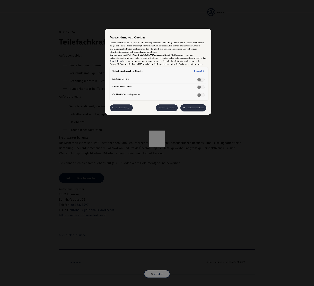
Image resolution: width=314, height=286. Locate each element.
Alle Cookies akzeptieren (193, 108)
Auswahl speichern (167, 108)
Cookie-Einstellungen (121, 108)
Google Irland (116, 61)
